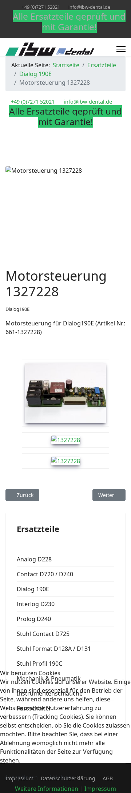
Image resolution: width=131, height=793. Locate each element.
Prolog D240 (34, 619)
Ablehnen (62, 777)
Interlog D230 (36, 604)
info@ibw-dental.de (89, 7)
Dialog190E (17, 309)
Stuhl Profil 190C (39, 664)
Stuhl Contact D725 (43, 634)
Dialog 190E (33, 589)
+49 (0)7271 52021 (41, 7)
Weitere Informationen (46, 789)
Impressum (100, 789)
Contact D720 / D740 (45, 574)
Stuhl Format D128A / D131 (54, 649)
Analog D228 (34, 559)
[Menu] (121, 49)
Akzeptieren (21, 777)
